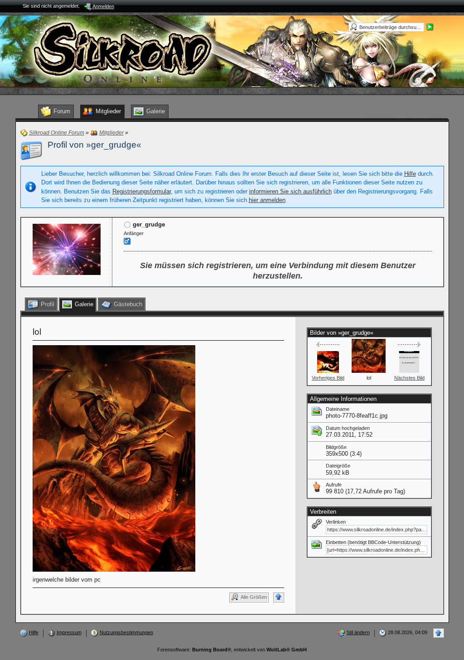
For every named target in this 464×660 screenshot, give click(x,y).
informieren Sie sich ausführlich (290, 191)
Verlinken (336, 522)
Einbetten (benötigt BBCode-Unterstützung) (373, 542)
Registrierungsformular (141, 191)
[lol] (114, 457)
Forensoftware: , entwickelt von (232, 649)
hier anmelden (267, 200)
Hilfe (410, 173)
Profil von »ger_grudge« (94, 144)
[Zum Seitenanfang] (279, 597)
